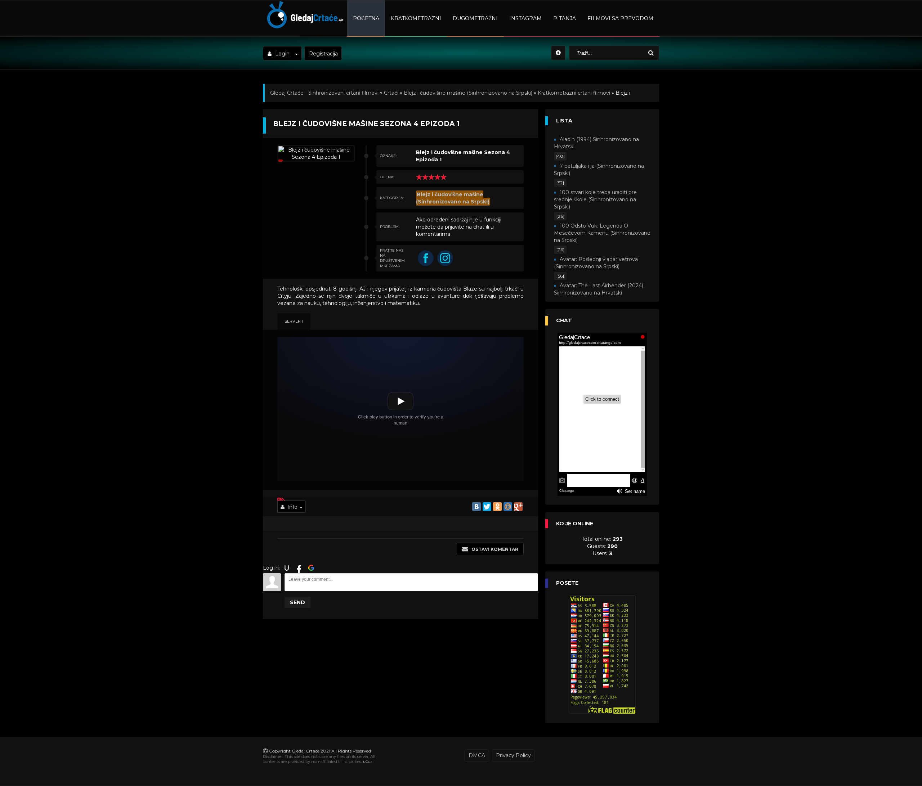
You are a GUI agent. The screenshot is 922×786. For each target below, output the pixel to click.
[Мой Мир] (507, 506)
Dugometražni (475, 18)
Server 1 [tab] (294, 321)
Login (282, 53)
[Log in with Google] (311, 567)
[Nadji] (652, 53)
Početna (366, 18)
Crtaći (391, 93)
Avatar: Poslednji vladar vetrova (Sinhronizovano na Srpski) (596, 263)
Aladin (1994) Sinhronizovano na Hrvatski (596, 143)
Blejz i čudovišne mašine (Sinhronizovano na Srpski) (468, 93)
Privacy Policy (513, 755)
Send (297, 602)
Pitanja (564, 18)
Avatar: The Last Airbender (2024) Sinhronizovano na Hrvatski (598, 289)
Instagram (525, 18)
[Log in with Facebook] (299, 567)
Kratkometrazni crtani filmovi (574, 93)
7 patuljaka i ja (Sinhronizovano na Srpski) (599, 169)
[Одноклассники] (497, 506)
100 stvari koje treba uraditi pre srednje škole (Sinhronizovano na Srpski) (595, 199)
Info (292, 507)
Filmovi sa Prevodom (620, 18)
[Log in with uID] (286, 567)
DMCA (477, 755)
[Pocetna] (304, 27)
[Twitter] (487, 506)
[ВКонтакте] (476, 506)
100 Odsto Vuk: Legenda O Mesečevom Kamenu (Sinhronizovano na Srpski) (602, 233)
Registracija (323, 53)
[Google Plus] (518, 506)
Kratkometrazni (416, 18)
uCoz (367, 761)
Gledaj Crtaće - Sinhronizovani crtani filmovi (324, 93)
